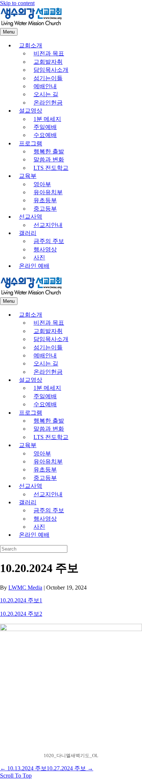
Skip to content (17, 3)
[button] (16, 775)
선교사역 (30, 217)
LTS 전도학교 (50, 168)
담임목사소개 (50, 70)
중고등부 (45, 208)
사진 (39, 257)
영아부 (42, 184)
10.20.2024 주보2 (21, 614)
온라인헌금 (48, 102)
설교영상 (30, 110)
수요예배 (45, 135)
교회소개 (30, 45)
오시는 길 (45, 94)
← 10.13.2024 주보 (23, 768)
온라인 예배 (34, 266)
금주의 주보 (48, 241)
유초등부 (45, 200)
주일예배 (45, 127)
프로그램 (30, 143)
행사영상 (45, 249)
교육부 (27, 176)
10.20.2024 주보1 (21, 600)
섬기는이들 (48, 78)
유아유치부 (48, 192)
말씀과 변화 (48, 159)
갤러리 (27, 233)
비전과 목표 (48, 53)
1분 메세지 (47, 119)
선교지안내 (48, 225)
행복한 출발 (48, 151)
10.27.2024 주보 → (70, 768)
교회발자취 (48, 62)
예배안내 (45, 86)
